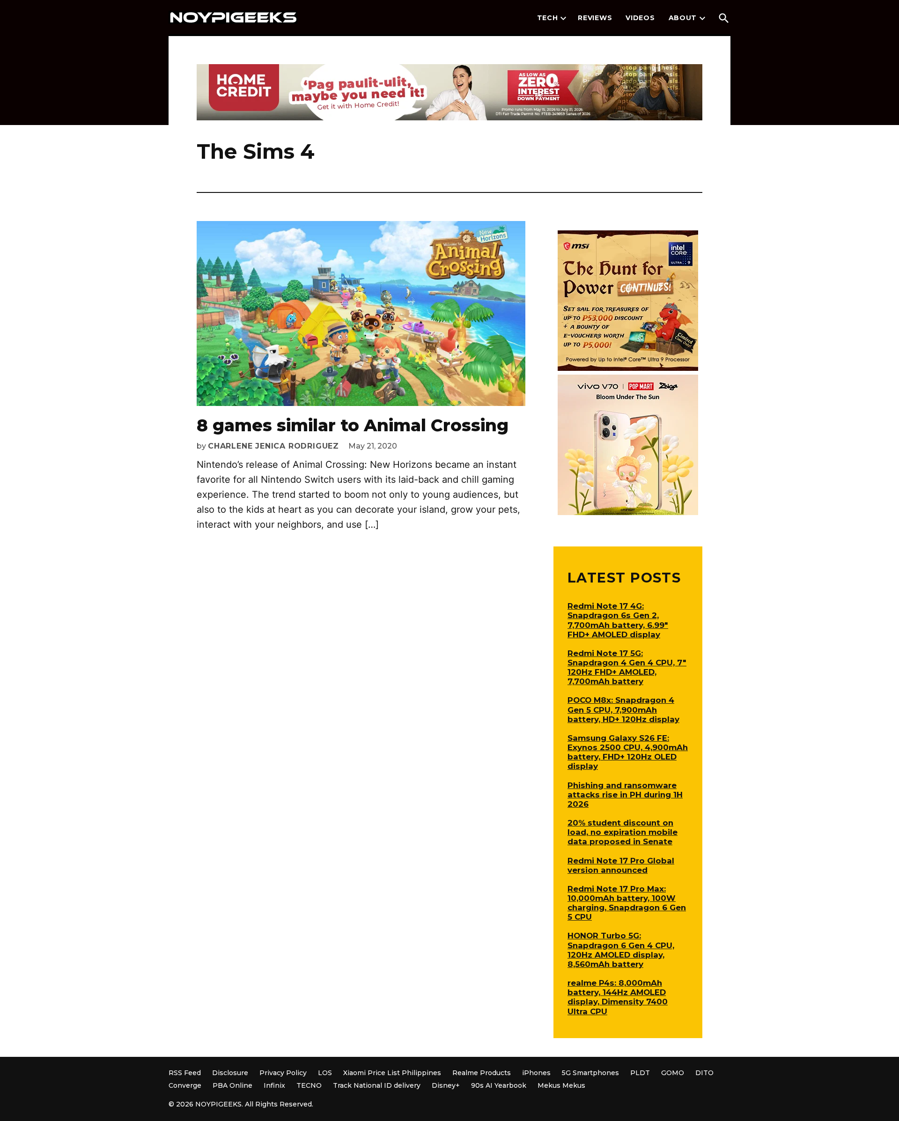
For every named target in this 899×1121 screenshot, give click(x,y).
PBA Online (232, 1085)
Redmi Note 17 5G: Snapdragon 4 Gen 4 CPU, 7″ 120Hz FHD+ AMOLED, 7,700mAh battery (626, 667)
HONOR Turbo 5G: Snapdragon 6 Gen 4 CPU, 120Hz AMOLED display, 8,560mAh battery (620, 949)
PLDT (640, 1073)
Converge (185, 1085)
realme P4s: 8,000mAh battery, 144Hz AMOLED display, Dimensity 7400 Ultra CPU (617, 997)
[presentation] (563, 18)
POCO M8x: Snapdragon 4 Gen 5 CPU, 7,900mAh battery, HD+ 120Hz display (623, 709)
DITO (704, 1073)
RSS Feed (185, 1073)
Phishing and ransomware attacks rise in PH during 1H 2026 (625, 795)
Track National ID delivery (376, 1085)
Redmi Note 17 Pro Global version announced (620, 865)
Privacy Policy (283, 1073)
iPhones (536, 1073)
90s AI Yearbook (498, 1085)
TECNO (309, 1085)
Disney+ (446, 1085)
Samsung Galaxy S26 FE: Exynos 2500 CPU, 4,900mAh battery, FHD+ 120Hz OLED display (627, 752)
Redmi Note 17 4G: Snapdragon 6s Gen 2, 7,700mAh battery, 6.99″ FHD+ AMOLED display (617, 620)
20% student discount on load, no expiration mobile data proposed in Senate (622, 832)
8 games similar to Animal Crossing (352, 425)
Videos (640, 18)
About (683, 18)
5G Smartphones (590, 1073)
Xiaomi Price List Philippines (392, 1073)
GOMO (672, 1073)
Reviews (595, 18)
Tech (547, 18)
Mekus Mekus (561, 1085)
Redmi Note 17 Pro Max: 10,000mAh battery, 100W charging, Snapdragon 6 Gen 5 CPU (626, 903)
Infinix (274, 1085)
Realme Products (481, 1073)
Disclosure (230, 1073)
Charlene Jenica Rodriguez (273, 446)
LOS (325, 1073)
